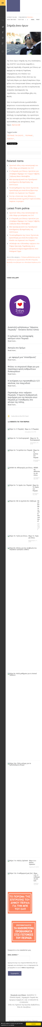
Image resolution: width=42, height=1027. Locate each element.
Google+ (3, 43)
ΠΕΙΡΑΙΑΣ (29, 135)
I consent (33, 1024)
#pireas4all (16, 125)
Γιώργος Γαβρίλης (13, 6)
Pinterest (3, 38)
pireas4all (30, 17)
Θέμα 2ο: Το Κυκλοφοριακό (35, 439)
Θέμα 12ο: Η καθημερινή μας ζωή (37, 876)
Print (38, 19)
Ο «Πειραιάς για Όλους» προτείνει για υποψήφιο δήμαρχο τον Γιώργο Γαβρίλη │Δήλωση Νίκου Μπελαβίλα (24, 173)
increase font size (27, 19)
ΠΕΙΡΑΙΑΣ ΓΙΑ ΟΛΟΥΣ (15, 135)
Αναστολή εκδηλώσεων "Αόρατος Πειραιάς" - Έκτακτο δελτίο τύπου (23, 328)
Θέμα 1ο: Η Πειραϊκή (32, 429)
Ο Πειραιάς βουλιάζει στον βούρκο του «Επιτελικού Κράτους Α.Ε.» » (24, 262)
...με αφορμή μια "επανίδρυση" (22, 357)
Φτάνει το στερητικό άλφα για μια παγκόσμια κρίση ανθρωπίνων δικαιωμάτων (23, 369)
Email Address (13, 955)
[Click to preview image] (24, 43)
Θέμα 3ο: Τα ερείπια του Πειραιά (36, 453)
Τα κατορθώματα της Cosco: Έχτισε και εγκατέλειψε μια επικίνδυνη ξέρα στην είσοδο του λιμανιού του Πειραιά (24, 190)
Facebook (3, 32)
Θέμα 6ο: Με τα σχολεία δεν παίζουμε (38, 511)
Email (32, 19)
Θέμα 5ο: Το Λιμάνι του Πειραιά (36, 488)
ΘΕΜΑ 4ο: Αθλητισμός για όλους (37, 471)
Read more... (12, 341)
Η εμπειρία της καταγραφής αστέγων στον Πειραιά (20, 337)
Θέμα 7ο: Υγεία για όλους (33, 537)
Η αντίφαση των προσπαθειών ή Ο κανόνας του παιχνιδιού (24, 382)
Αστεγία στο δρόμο (16, 348)
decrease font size (25, 19)
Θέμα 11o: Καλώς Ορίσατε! (32, 862)
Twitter (3, 26)
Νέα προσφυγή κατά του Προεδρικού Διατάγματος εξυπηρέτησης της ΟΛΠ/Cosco (23, 182)
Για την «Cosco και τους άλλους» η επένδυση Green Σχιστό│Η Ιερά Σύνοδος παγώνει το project (24, 198)
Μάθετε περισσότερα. (28, 967)
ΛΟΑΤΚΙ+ (10, 139)
